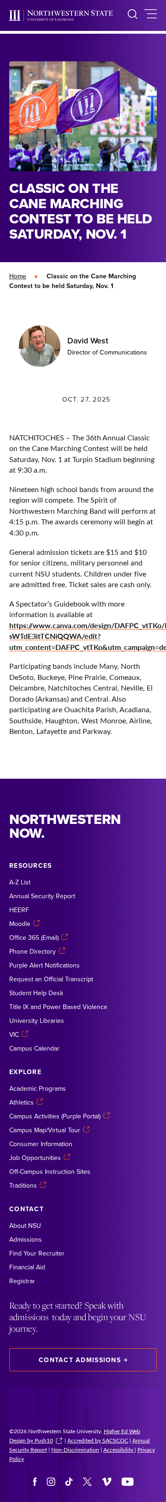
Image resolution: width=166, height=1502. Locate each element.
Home (17, 276)
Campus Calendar (34, 1048)
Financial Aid (27, 1267)
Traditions (23, 1185)
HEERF (19, 909)
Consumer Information (40, 1143)
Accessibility (119, 1449)
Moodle (19, 923)
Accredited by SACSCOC (97, 1440)
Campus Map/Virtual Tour (44, 1130)
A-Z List (19, 882)
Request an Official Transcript (51, 979)
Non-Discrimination (75, 1449)
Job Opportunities (35, 1157)
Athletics (21, 1102)
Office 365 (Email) (34, 937)
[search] (132, 15)
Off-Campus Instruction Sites (49, 1171)
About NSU (25, 1225)
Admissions (25, 1239)
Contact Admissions (80, 1359)
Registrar (22, 1281)
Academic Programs (37, 1088)
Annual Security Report (42, 896)
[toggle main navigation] (150, 15)
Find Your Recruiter (37, 1253)
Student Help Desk (36, 992)
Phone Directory (32, 951)
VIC (14, 1034)
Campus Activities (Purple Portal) (55, 1116)
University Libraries (36, 1020)
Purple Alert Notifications (44, 965)
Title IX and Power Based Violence (58, 1006)
